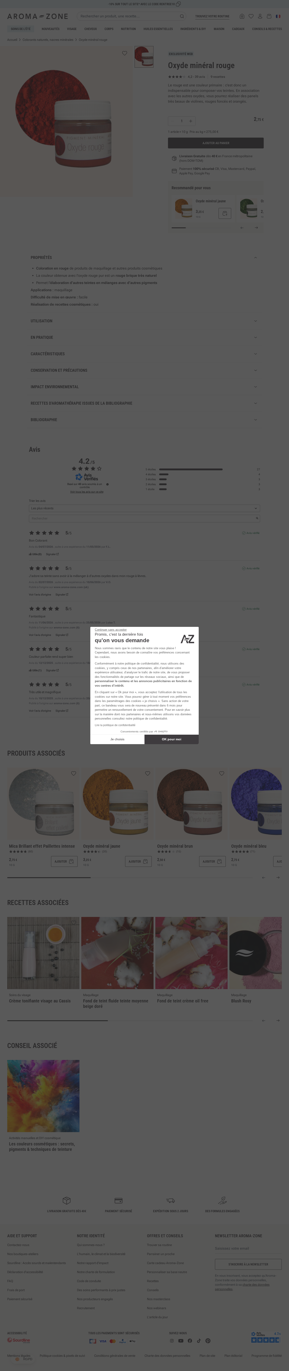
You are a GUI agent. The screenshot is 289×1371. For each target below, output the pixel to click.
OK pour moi (171, 739)
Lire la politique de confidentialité (115, 725)
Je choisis (117, 739)
